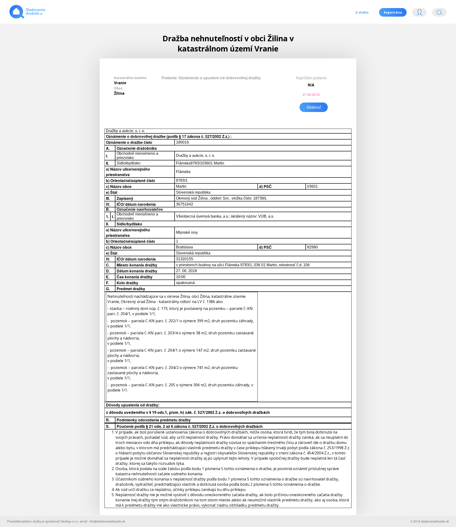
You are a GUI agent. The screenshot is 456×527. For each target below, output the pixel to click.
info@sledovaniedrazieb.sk (107, 521)
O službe (362, 12)
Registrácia (393, 12)
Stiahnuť (314, 107)
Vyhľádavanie (437, 13)
